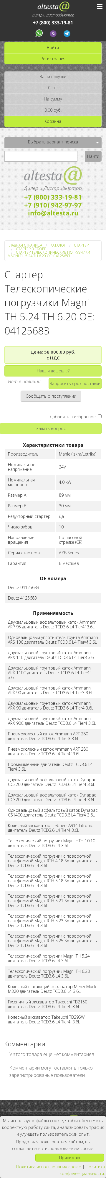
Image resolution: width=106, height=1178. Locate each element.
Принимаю (69, 1157)
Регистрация (53, 58)
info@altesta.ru (53, 212)
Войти (53, 47)
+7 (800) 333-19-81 (53, 23)
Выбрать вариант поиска (53, 142)
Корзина (52, 121)
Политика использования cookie (48, 1166)
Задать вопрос (51, 428)
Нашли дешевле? (53, 371)
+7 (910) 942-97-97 (53, 204)
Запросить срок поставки (75, 383)
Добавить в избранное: (74, 416)
